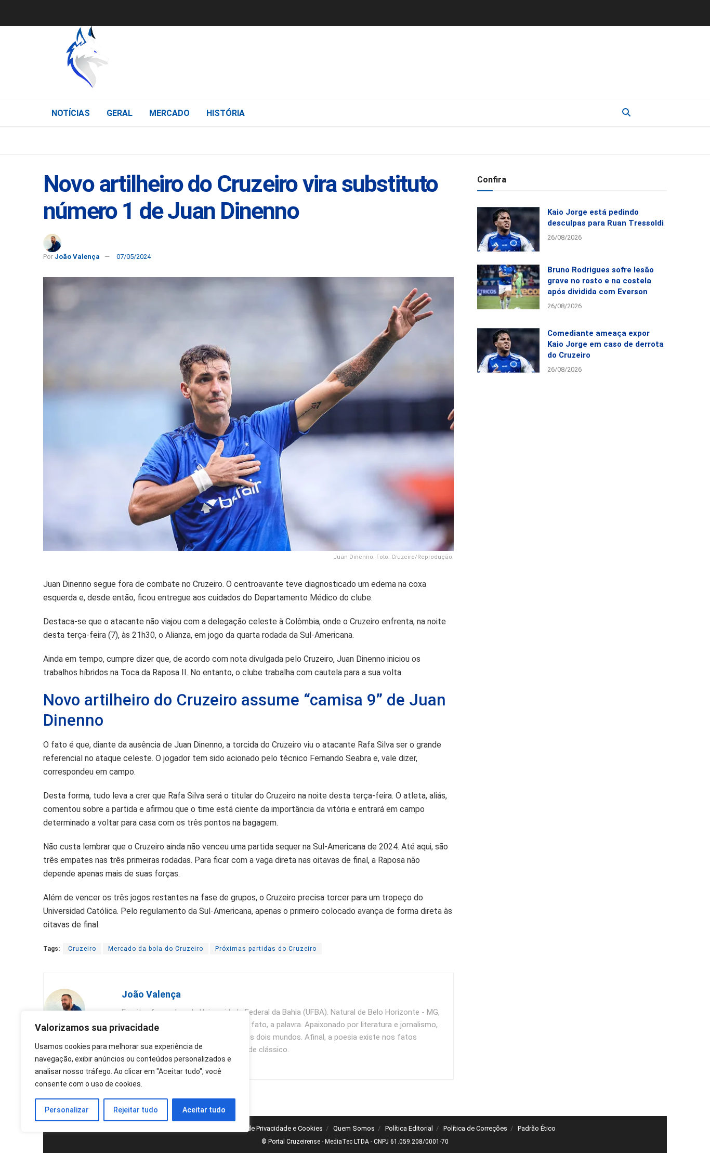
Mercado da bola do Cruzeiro (155, 948)
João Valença (77, 256)
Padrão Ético (537, 1128)
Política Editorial (409, 1128)
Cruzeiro (82, 948)
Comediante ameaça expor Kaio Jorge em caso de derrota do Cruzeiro (605, 344)
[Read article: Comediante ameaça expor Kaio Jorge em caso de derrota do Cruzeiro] (508, 350)
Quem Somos (354, 1128)
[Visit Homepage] (141, 60)
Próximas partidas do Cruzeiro (266, 948)
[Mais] (658, 112)
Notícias (70, 113)
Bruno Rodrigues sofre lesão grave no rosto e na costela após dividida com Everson (600, 280)
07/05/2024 (133, 256)
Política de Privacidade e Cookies (273, 1128)
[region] (135, 1071)
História (225, 113)
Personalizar (67, 1110)
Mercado (169, 113)
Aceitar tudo (204, 1110)
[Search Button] (626, 113)
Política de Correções (475, 1128)
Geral (120, 113)
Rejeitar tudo (135, 1110)
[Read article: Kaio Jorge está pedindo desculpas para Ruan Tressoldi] (508, 229)
